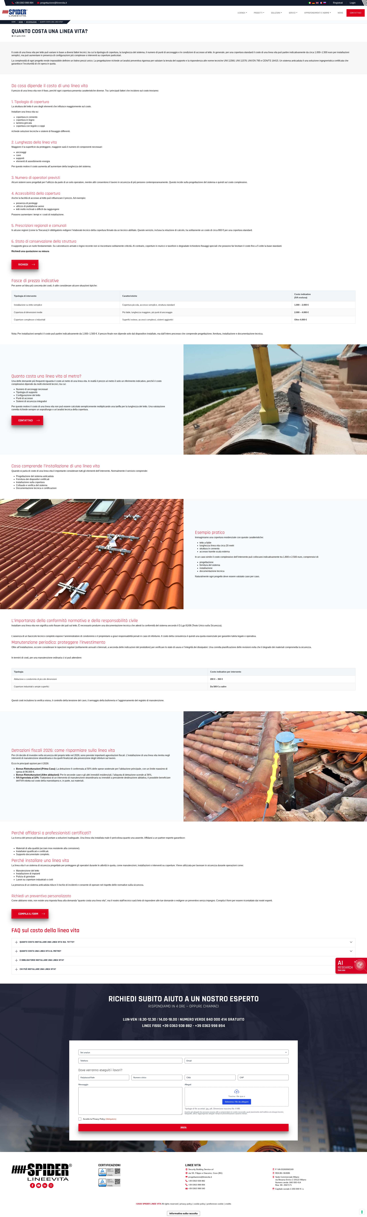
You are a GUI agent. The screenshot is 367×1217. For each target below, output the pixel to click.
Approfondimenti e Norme (316, 12)
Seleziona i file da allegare (237, 1102)
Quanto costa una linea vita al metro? (40, 951)
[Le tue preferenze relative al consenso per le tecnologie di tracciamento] (362, 1212)
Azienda (241, 12)
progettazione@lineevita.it (53, 3)
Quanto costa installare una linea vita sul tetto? (47, 942)
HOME (13, 22)
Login (353, 3)
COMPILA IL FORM (28, 914)
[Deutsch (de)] (313, 3)
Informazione (31, 22)
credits (228, 1204)
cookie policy (199, 1204)
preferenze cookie (215, 1204)
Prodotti (258, 12)
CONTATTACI (25, 420)
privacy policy (186, 1204)
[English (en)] (317, 3)
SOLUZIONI (275, 12)
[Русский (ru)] (324, 3)
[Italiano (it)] (310, 3)
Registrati (338, 3)
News (340, 12)
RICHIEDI (23, 264)
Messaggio (83, 1084)
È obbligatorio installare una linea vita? (42, 960)
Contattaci (355, 12)
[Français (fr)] (321, 3)
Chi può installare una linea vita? (38, 969)
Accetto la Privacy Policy (94, 1119)
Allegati (188, 1084)
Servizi (292, 12)
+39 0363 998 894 (24, 3)
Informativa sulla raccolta (183, 1213)
